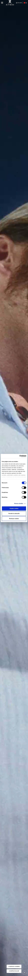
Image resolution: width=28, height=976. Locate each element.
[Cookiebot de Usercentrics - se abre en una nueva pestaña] (19, 456)
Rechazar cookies (14, 518)
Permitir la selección (14, 513)
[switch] (24, 487)
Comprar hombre (14, 966)
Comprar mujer (14, 971)
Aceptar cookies (14, 508)
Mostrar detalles (18, 503)
